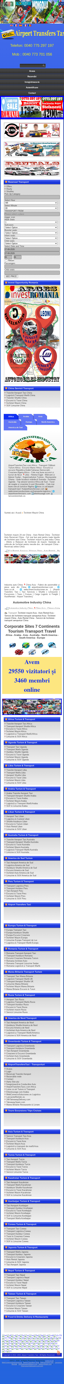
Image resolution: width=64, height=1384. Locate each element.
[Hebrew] (24, 1340)
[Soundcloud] (31, 910)
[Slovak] (53, 1345)
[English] (4, 1335)
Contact (32, 93)
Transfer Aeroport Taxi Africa (19, 724)
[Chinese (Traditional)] (6, 1338)
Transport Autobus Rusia (17, 1004)
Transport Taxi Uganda (16, 747)
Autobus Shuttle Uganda (17, 752)
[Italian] (49, 1340)
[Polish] (13, 1345)
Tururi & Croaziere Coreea (18, 1236)
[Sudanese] (13, 1348)
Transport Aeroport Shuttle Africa (21, 726)
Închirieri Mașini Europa (16, 937)
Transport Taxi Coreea (16, 1229)
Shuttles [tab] (10, 191)
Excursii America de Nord (17, 1028)
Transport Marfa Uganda (17, 749)
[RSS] (31, 916)
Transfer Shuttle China (16, 398)
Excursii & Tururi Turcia (17, 1167)
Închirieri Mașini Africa (16, 731)
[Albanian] (13, 1335)
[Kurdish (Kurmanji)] (9, 1343)
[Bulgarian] (41, 1335)
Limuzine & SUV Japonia (17, 1262)
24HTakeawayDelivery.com (27, 1364)
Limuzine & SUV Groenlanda (19, 1058)
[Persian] (9, 1345)
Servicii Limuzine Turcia (17, 1172)
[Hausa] (13, 1340)
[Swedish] (23, 1348)
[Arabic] (18, 1335)
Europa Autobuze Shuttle (17, 932)
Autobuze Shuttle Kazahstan (19, 1187)
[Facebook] (7, 910)
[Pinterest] (42, 910)
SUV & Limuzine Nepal (16, 1288)
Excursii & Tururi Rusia (16, 1007)
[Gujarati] (8, 1340)
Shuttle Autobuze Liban (16, 821)
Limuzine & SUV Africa (16, 736)
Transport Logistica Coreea (18, 1231)
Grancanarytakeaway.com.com (32, 1366)
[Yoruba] (9, 1351)
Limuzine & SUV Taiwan (17, 1311)
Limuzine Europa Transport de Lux (21, 940)
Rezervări (32, 76)
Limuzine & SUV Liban (16, 829)
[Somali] (4, 1348)
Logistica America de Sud (17, 865)
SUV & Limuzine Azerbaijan (18, 1216)
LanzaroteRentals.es (15, 1097)
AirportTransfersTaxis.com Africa (21, 1087)
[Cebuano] (51, 1335)
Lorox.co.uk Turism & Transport (20, 1089)
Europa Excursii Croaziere (18, 935)
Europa (29, 422)
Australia (12, 422)
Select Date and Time (14, 246)
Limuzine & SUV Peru (16, 898)
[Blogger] (7, 916)
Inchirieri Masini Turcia (16, 1169)
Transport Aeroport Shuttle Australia (22, 842)
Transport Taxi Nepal (15, 1275)
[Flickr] (42, 916)
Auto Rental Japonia (15, 1259)
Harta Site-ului (12, 1082)
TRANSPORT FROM (14, 211)
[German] (59, 1338)
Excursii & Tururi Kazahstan (19, 1190)
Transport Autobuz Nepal (17, 1280)
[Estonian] (35, 1338)
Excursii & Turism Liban (17, 824)
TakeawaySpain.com (15, 1102)
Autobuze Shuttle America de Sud (21, 868)
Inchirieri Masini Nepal (16, 1285)
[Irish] (45, 1340)
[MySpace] (48, 916)
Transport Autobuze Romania (19, 956)
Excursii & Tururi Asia (16, 1141)
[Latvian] (18, 1343)
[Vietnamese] (58, 1348)
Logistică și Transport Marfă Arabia (22, 803)
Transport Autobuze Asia (17, 1138)
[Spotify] (37, 916)
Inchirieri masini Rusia (16, 1010)
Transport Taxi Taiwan (16, 1298)
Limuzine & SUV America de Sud (21, 875)
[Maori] (35, 1343)
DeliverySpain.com (45, 1364)
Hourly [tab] (9, 189)
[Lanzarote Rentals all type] (32, 174)
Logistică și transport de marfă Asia (22, 1146)
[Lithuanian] (21, 1343)
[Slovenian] (57, 1345)
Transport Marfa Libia (15, 773)
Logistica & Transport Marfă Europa (22, 943)
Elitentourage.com (46, 1362)
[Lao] (13, 1343)
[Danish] (21, 1338)
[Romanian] (26, 1345)
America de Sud (15, 427)
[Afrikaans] (9, 1335)
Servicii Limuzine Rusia (16, 1012)
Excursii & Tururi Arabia (17, 798)
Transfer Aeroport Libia (16, 770)
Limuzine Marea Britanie (17, 984)
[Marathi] (40, 1343)
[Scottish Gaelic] (40, 1345)
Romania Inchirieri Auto (16, 961)
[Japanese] (53, 1340)
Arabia (26, 416)
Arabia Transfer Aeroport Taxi (19, 793)
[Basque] (31, 1335)
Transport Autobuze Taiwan (18, 1303)
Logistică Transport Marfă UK (19, 979)
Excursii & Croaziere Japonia (19, 1257)
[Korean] (4, 1343)
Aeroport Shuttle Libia (16, 775)
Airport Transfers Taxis (31, 1362)
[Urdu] (49, 1348)
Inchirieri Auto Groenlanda (18, 1056)
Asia (40, 416)
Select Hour (10, 200)
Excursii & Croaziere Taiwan (19, 1306)
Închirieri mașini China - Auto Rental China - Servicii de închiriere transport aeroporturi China (30, 618)
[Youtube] (25, 910)
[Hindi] (28, 1340)
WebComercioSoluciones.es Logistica (23, 1094)
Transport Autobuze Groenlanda (20, 1048)
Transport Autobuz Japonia (18, 1254)
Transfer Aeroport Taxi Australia (20, 839)
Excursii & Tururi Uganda (17, 754)
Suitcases (9, 225)
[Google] (19, 910)
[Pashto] (4, 1345)
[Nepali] (50, 1343)
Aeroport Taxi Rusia (15, 999)
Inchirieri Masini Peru (15, 896)
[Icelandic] (37, 1340)
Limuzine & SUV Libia (16, 783)
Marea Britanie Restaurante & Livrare (23, 1104)
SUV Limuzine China (15, 405)
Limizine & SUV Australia (17, 852)
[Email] (25, 916)
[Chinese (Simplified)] (58, 1335)
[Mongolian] (45, 1343)
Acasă (18, 513)
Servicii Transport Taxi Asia (18, 1136)
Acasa (32, 71)
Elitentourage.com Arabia (17, 1092)
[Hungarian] (32, 1340)
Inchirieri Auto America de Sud (20, 873)
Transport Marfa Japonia (17, 1252)
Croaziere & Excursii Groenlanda (21, 1053)
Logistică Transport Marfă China (20, 395)
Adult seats (10, 219)
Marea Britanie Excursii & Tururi (20, 989)
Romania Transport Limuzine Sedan (22, 963)
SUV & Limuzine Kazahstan (19, 1195)
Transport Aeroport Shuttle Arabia (21, 796)
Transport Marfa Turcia (16, 1162)
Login (8, 1071)
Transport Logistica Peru (17, 886)
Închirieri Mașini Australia (17, 847)
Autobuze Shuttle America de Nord (21, 1025)
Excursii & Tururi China (16, 400)
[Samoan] (35, 1345)
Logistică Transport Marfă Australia (22, 850)
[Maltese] (30, 1343)
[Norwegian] (55, 1343)
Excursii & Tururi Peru (16, 893)
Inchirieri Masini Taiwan (16, 1308)
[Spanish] (9, 1348)
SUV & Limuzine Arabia (16, 806)
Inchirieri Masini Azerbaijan (18, 1213)
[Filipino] (39, 1338)
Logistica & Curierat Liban (18, 819)
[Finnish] (42, 1338)
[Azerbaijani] (27, 1335)
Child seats (10, 241)
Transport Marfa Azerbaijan (18, 1218)
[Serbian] (44, 1345)
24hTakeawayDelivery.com (18, 1099)
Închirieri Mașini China (16, 403)
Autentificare (32, 87)
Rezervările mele (13, 1076)
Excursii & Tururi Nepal (16, 1282)
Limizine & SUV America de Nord (21, 1035)
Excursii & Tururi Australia (18, 844)
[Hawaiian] (19, 1340)
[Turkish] (40, 1348)
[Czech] (17, 1338)
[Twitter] (13, 910)
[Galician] (50, 1338)
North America (48, 422)
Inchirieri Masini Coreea (16, 1239)
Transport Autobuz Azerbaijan (19, 1208)
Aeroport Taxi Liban (15, 816)
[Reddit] (13, 916)
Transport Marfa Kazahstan (18, 1185)
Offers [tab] (9, 186)
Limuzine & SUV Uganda (17, 759)
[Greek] (4, 1340)
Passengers (10, 263)
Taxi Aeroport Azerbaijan (17, 1205)
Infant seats (10, 235)
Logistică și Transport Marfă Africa (21, 734)
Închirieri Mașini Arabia (16, 801)
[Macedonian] (25, 1343)
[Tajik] (28, 1348)
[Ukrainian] (44, 1348)
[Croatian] (13, 1338)
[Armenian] (22, 1335)
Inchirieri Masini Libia (15, 780)
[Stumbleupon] (19, 916)
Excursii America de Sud (17, 870)
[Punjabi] (21, 1345)
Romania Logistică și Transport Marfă (23, 966)
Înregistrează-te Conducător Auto (21, 1084)
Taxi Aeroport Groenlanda (17, 1051)
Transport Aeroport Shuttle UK (19, 981)
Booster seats (11, 230)
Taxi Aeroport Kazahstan (17, 1182)
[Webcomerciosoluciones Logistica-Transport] (32, 155)
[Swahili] (18, 1348)
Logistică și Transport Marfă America (22, 1033)
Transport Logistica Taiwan (18, 1301)
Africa (11, 416)
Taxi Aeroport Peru (14, 891)
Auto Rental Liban (14, 826)
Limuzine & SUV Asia (16, 1149)
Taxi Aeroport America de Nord (20, 1022)
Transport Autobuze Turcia (18, 1164)
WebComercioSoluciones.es (12, 1362)
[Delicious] (54, 910)
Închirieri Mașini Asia (15, 1144)
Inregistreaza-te (32, 82)
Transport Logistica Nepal (17, 1277)
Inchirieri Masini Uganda (17, 757)
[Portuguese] (17, 1345)
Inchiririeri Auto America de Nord (20, 1030)
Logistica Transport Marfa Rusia (20, 1002)
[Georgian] (54, 1338)
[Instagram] (37, 910)
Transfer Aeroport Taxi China (19, 393)
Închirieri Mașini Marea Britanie (20, 986)
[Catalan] (45, 1335)
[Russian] (30, 1345)
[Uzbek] (53, 1348)
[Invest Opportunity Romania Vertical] (32, 382)
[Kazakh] (57, 1340)
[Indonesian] (41, 1340)
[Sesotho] (48, 1345)
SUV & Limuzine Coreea (17, 1241)
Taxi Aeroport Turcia (15, 1159)
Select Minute (11, 205)
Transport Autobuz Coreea (18, 1234)
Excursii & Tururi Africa (16, 729)
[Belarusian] (36, 1335)
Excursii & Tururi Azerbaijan (18, 1210)
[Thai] (36, 1348)
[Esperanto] (30, 1338)
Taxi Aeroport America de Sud (19, 862)
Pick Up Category (12, 194)
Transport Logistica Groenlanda (20, 1046)
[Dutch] (26, 1338)
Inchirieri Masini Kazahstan (18, 1192)
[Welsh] (4, 1351)
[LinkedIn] (48, 910)
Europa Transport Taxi (16, 930)
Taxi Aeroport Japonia (16, 1264)
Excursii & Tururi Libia (16, 778)
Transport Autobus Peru (17, 888)
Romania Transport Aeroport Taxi (21, 953)
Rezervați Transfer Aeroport (18, 1074)
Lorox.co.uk (49, 1361)
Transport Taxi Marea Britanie (19, 976)
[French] (46, 1338)
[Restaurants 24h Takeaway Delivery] (32, 136)
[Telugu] (32, 1348)
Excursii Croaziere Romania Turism (22, 958)
